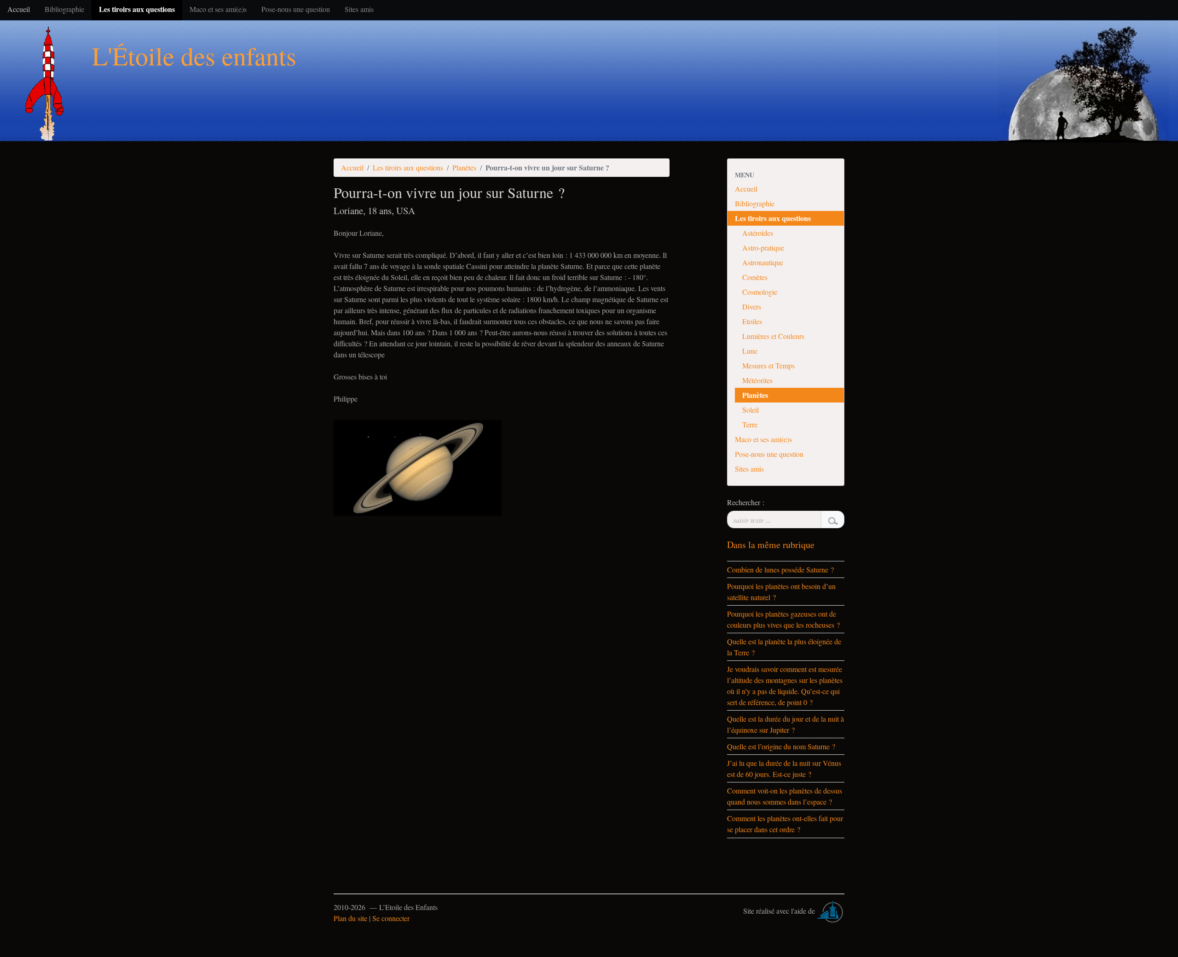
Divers (751, 306)
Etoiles (752, 321)
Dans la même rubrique (770, 544)
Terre (749, 424)
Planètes (464, 167)
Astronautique (762, 262)
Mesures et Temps (768, 365)
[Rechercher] (832, 519)
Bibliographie (754, 203)
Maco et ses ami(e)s (763, 439)
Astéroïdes (757, 233)
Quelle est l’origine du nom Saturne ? (781, 746)
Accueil (352, 167)
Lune (749, 351)
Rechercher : (745, 502)
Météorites (757, 380)
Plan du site (350, 918)
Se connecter (391, 918)
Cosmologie (759, 292)
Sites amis (749, 468)
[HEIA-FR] (830, 911)
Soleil (750, 409)
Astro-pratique (763, 247)
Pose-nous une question (769, 454)
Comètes (755, 277)
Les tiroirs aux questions (408, 167)
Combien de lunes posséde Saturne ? (780, 569)
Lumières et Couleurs (773, 336)
